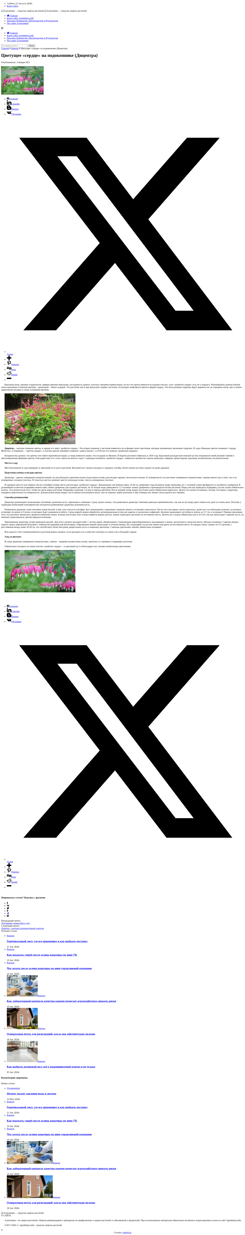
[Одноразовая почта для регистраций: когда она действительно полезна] (22, 1028)
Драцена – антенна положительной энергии (22, 928)
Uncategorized (13, 1088)
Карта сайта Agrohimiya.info (20, 18)
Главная (13, 15)
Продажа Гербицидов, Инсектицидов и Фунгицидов (32, 21)
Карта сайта (12, 6)
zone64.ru (126, 1232)
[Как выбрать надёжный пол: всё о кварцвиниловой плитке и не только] (22, 1061)
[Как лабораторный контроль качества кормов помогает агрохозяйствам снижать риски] (22, 995)
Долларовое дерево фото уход (15, 923)
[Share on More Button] (9, 359)
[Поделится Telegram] (8, 913)
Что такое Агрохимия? (18, 23)
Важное (15, 48)
